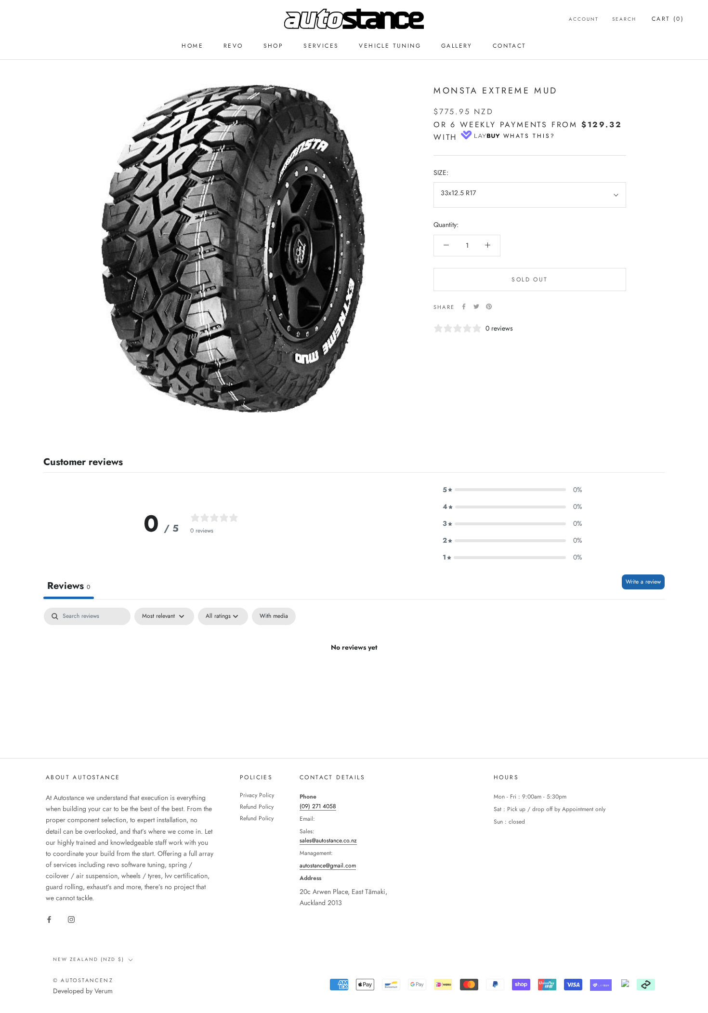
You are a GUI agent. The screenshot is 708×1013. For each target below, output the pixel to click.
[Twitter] (476, 306)
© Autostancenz (83, 980)
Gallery (456, 45)
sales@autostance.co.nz (328, 840)
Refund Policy (257, 807)
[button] (512, 489)
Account (584, 19)
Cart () (668, 18)
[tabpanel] (354, 680)
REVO (233, 45)
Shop (273, 45)
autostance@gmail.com (328, 865)
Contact (509, 45)
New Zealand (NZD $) (88, 959)
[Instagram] (71, 918)
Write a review (643, 581)
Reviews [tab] (68, 586)
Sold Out (529, 279)
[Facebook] (464, 306)
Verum (103, 991)
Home (192, 45)
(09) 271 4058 (318, 806)
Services (321, 45)
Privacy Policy (257, 795)
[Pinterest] (489, 306)
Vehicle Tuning (390, 45)
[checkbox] (274, 616)
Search (624, 19)
